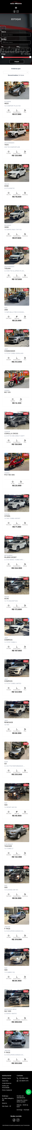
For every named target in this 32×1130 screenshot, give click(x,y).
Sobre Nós (5, 1081)
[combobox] (15, 35)
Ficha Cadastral (7, 1090)
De (2, 46)
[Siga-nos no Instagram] (17, 11)
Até (18, 46)
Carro (3, 28)
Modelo (3, 39)
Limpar (16, 61)
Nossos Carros (6, 1078)
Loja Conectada (25, 1125)
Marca (3, 32)
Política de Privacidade (5, 1086)
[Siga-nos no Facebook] (14, 11)
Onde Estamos (6, 1083)
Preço (3, 54)
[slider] (3, 57)
